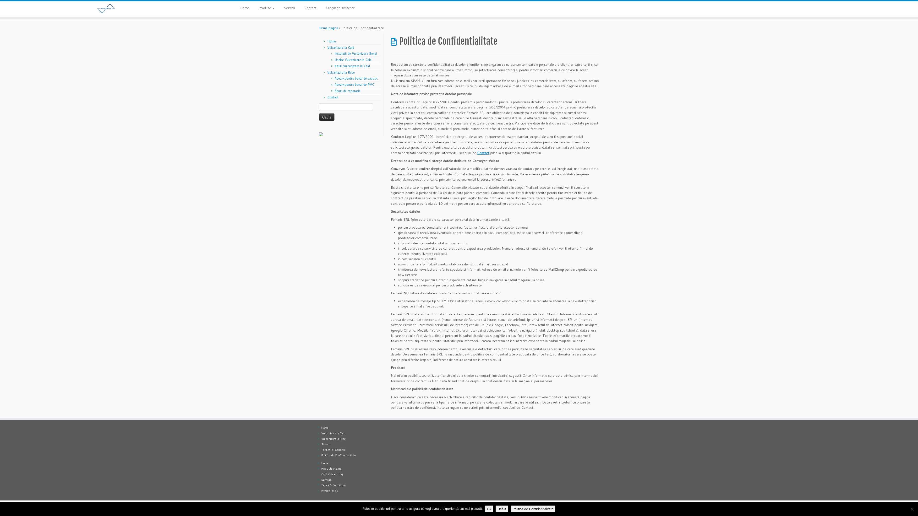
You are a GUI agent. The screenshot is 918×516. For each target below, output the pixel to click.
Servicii (289, 7)
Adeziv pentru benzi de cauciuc (356, 78)
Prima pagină (328, 28)
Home (244, 7)
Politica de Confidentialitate (338, 455)
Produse (265, 7)
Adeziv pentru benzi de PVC (354, 84)
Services (326, 480)
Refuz (501, 508)
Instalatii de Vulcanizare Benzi (355, 53)
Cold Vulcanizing (332, 474)
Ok (489, 508)
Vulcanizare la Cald (340, 47)
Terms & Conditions (333, 485)
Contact (310, 7)
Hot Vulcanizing (331, 469)
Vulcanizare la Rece (341, 72)
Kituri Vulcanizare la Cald (352, 66)
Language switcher (340, 7)
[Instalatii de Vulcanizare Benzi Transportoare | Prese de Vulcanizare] (106, 8)
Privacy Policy (329, 491)
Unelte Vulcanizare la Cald (353, 60)
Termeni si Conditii (333, 450)
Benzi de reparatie (347, 91)
